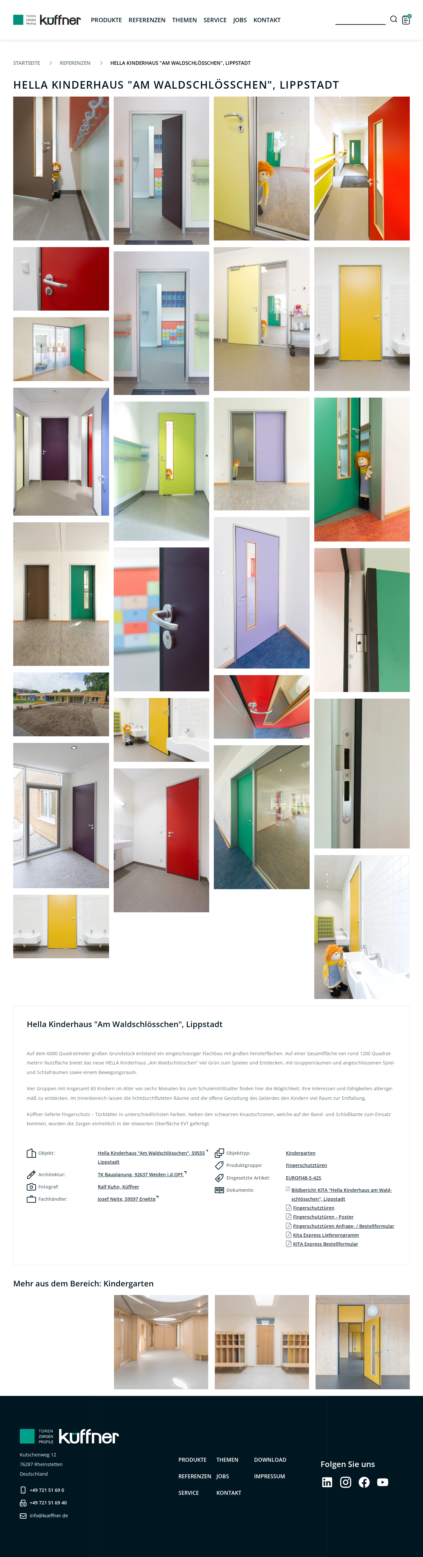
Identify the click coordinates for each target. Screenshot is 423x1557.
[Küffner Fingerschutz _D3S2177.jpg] (162, 171)
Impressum (269, 1476)
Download (270, 1459)
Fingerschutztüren (306, 1165)
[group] (60, 1342)
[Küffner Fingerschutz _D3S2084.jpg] (262, 454)
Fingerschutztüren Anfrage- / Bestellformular (343, 1226)
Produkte (192, 1459)
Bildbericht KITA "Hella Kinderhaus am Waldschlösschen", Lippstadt (341, 1194)
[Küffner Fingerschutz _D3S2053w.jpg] (362, 168)
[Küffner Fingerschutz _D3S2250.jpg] (262, 817)
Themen (184, 20)
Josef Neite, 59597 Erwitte (127, 1199)
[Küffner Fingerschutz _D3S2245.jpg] (61, 349)
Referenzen (147, 20)
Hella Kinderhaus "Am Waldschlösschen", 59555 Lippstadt (151, 1157)
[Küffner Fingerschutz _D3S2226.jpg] (61, 594)
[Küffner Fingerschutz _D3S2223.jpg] (61, 704)
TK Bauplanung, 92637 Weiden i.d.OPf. (141, 1174)
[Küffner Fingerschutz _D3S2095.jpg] (262, 319)
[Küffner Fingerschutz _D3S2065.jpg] (262, 707)
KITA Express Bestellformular (325, 1244)
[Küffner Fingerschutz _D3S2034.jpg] (61, 927)
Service (215, 20)
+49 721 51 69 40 (48, 1502)
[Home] (47, 20)
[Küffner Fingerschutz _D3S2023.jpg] (362, 469)
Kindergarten (301, 1153)
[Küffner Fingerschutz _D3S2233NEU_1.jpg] (61, 451)
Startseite (26, 63)
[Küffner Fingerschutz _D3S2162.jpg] (162, 471)
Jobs (240, 20)
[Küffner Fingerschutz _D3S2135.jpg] (61, 168)
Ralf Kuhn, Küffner (118, 1187)
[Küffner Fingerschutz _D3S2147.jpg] (162, 619)
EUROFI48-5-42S (303, 1178)
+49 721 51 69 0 (47, 1490)
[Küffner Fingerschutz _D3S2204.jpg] (61, 815)
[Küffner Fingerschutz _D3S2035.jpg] (162, 730)
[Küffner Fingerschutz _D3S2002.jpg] (362, 620)
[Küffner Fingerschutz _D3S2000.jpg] (362, 773)
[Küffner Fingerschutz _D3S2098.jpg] (262, 168)
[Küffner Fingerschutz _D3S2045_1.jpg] (362, 927)
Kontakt (228, 1492)
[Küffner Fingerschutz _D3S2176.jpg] (162, 323)
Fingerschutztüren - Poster (323, 1217)
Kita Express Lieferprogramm (326, 1235)
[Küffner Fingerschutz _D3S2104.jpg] (162, 840)
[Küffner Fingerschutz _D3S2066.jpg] (262, 593)
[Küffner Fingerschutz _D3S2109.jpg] (61, 279)
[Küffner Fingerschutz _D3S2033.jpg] (362, 319)
